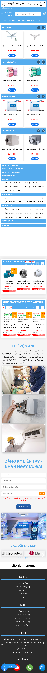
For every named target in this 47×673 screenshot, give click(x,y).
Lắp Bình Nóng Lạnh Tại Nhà (9, 326)
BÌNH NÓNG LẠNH (14, 20)
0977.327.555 (12, 666)
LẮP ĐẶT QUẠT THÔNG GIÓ (10, 165)
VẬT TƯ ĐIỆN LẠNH (7, 220)
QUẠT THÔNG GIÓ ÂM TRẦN (13, 202)
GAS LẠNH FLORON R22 (35, 80)
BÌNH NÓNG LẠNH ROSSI (35, 217)
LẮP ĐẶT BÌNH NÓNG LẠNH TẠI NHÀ (12, 168)
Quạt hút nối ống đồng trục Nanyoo (24, 282)
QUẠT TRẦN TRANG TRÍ (12, 183)
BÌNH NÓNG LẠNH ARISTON (13, 213)
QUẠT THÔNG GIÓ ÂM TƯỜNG (36, 202)
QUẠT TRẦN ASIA (32, 183)
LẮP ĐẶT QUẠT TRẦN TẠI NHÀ (11, 172)
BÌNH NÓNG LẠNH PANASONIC (36, 209)
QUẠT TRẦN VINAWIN (11, 187)
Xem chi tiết (9, 291)
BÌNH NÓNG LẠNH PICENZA (13, 217)
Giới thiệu (4, 20)
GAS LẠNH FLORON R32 (9, 282)
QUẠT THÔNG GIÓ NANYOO (13, 198)
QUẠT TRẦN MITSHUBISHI (35, 187)
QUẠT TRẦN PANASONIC (13, 190)
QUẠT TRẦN (26, 20)
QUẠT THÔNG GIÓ (37, 20)
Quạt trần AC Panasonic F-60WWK (12, 46)
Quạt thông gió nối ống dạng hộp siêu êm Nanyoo (12, 149)
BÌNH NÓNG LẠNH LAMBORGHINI (13, 209)
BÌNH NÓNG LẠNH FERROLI (35, 213)
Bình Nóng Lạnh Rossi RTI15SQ (12, 115)
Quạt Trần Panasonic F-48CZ (35, 46)
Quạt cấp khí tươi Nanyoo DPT (39, 282)
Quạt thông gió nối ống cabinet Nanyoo (35, 149)
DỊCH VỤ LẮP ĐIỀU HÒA (9, 175)
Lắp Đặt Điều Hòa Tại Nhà (24, 326)
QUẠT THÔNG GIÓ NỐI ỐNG (36, 198)
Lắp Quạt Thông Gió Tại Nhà (38, 326)
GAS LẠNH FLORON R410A (12, 80)
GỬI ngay (23, 507)
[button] (42, 264)
